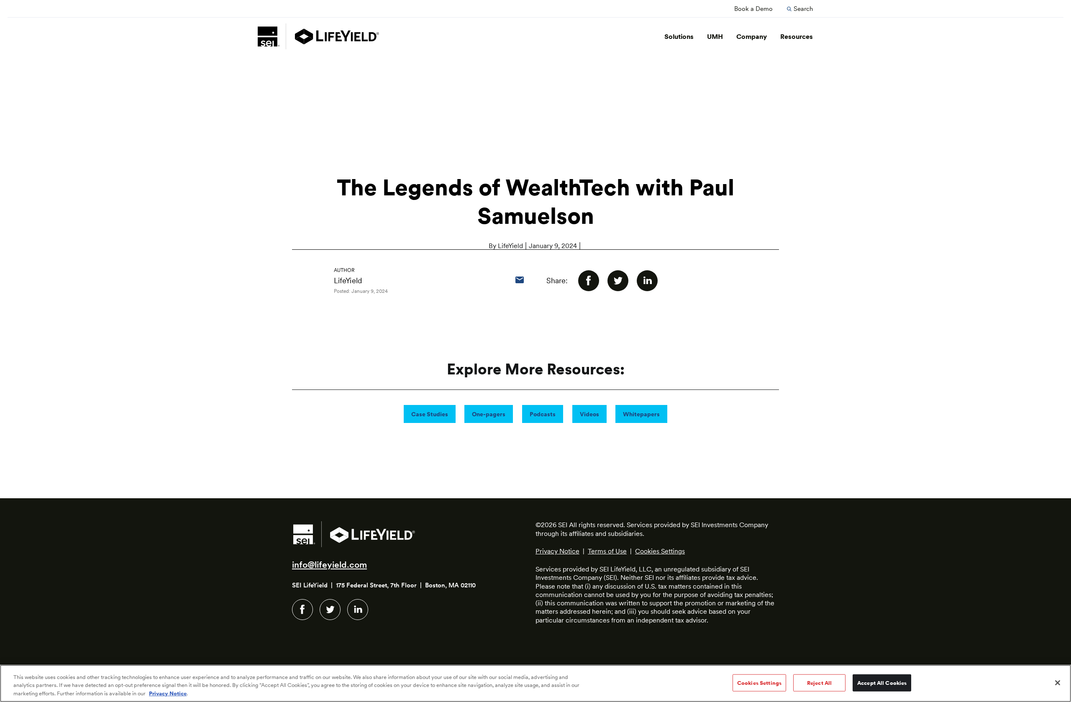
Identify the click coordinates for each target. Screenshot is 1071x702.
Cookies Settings (660, 551)
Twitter (330, 609)
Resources (796, 37)
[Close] (1057, 683)
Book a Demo (753, 9)
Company (751, 37)
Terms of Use (607, 551)
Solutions (679, 37)
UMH (715, 37)
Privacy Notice (557, 551)
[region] (535, 683)
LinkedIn (357, 609)
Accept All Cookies (882, 682)
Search (803, 9)
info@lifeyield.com (329, 564)
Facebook (302, 609)
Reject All (819, 682)
